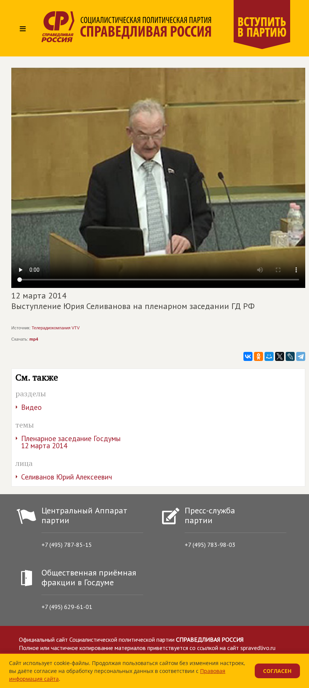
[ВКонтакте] (247, 356)
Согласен (277, 670)
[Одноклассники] (258, 356)
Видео (31, 407)
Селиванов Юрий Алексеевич (66, 476)
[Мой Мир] (269, 356)
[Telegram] (300, 356)
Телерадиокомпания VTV (56, 328)
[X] (279, 356)
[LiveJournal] (290, 356)
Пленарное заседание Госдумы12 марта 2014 (71, 442)
